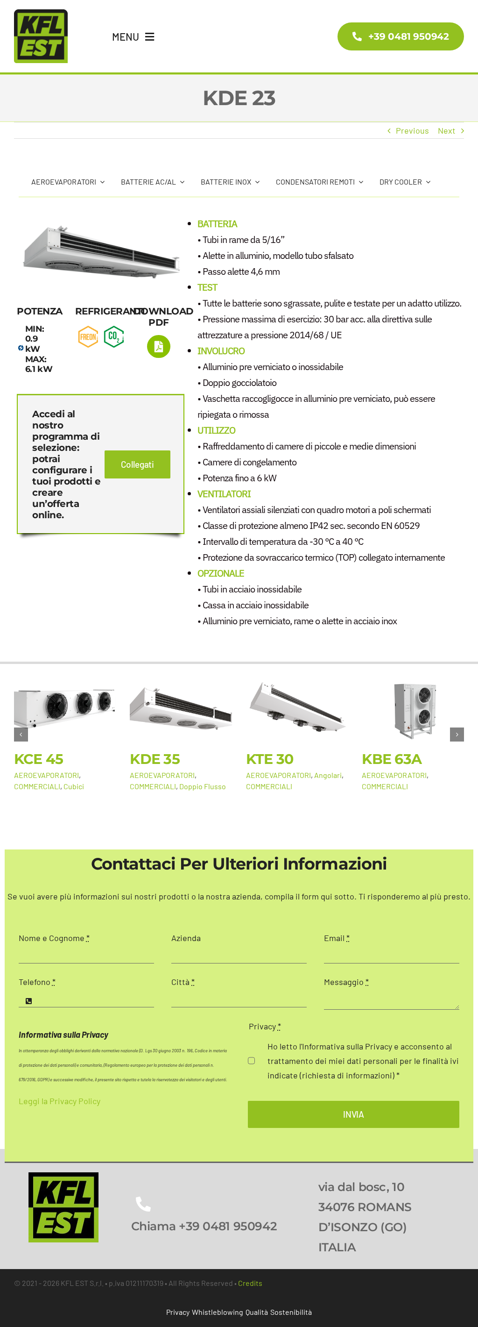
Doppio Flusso (202, 786)
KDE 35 (155, 759)
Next (447, 130)
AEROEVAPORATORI (46, 775)
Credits (250, 1282)
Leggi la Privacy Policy (59, 1101)
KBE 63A (392, 759)
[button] (21, 735)
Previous (412, 130)
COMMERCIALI (37, 786)
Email (337, 938)
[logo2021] (63, 1176)
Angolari (328, 775)
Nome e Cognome (54, 938)
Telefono (37, 982)
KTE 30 (270, 759)
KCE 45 (38, 759)
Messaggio (346, 982)
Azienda (186, 938)
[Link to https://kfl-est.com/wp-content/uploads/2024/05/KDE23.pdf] (158, 346)
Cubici (73, 786)
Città (183, 982)
